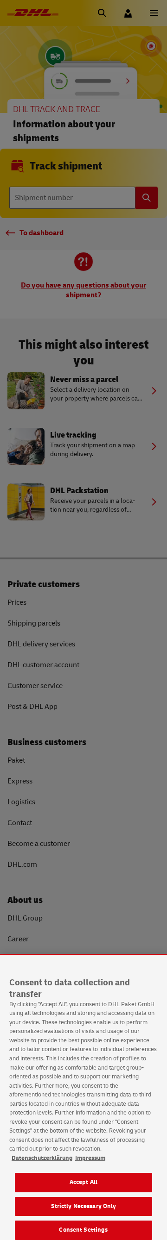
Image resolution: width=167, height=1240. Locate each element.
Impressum (90, 1158)
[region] (83, 1097)
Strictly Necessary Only (83, 1206)
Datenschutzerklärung (42, 1158)
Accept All (83, 1182)
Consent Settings (83, 1230)
